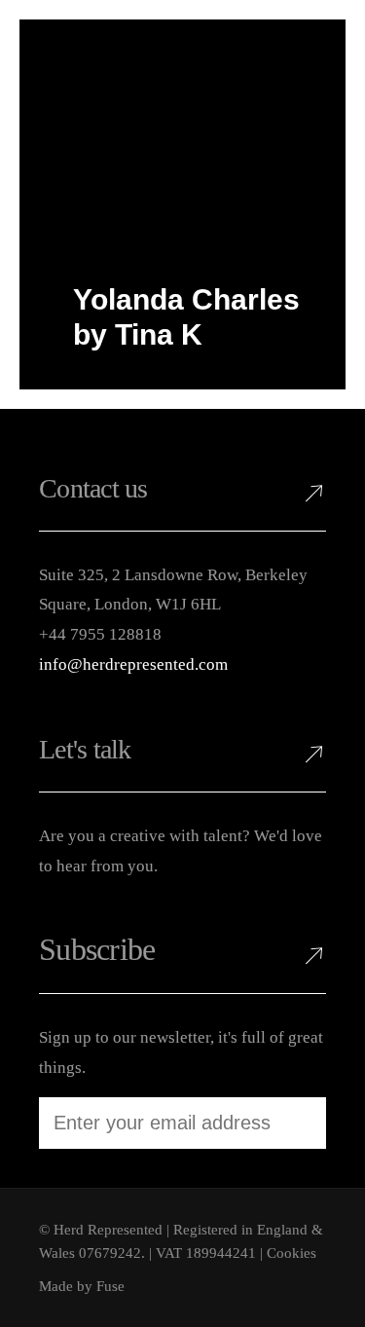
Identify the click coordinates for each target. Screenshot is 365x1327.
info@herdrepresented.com (133, 664)
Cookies (291, 1253)
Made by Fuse (82, 1286)
